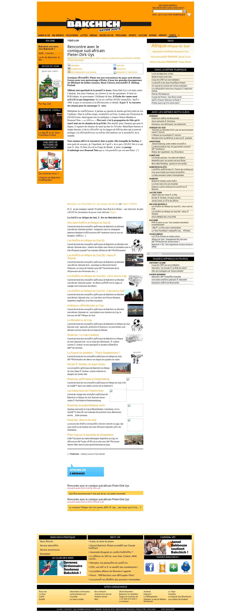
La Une (60, 609)
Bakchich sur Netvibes (128, 594)
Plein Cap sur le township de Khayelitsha (90, 434)
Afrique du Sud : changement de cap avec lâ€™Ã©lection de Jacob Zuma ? (169, 240)
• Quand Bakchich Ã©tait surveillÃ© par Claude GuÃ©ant (112, 546)
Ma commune (100, 592)
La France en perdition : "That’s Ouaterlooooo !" (93, 352)
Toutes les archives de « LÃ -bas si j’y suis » (128, 598)
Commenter (76, 69)
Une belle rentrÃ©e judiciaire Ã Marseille (169, 280)
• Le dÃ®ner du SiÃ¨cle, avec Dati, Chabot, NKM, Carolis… (113, 557)
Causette (73, 597)
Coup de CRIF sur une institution (165, 80)
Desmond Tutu (181, 51)
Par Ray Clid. (45, 104)
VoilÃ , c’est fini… (46, 53)
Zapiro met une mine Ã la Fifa (164, 195)
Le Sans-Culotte (77, 599)
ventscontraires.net (78, 594)
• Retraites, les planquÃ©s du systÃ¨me (108, 563)
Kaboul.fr (147, 594)
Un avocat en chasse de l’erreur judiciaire (169, 86)
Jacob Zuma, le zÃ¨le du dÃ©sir (165, 201)
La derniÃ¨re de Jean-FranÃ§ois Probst (49, 133)
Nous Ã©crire (46, 541)
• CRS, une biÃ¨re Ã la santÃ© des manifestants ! (113, 567)
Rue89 (42, 599)
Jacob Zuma (184, 56)
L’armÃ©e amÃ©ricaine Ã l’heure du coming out (172, 169)
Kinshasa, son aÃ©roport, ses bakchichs (169, 124)
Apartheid (157, 51)
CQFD (41, 597)
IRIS (96, 599)
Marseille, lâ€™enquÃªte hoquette (166, 277)
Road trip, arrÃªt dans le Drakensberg (88, 379)
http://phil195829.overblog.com (84, 510)
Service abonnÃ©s (49, 545)
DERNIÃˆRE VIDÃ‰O (50, 110)
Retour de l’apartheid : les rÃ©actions (168, 152)
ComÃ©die (168, 51)
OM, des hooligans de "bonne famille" (168, 271)
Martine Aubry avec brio (162, 77)
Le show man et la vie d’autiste (165, 184)
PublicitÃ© (141, 609)
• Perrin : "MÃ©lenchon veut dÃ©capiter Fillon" (112, 575)
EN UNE (50, 40)
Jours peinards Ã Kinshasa (163, 121)
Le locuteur (124, 601)
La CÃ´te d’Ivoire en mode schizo (166, 236)
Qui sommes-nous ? (48, 173)
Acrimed (147, 592)
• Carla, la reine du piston (101, 541)
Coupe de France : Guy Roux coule (167, 97)
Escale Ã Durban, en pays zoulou (166, 198)
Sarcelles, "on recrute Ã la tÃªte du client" (169, 268)
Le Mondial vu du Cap (79, 320)
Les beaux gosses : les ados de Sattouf (168, 158)
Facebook (121, 69)
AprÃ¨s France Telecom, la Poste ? (166, 100)
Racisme (172, 61)
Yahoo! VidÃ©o (129, 203)
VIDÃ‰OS (73, 40)
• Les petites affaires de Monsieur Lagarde (110, 571)
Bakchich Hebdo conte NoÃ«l (164, 181)
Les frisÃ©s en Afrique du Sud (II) (85, 240)
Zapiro (113, 212)
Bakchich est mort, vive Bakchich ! (48, 47)
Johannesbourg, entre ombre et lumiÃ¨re (169, 144)
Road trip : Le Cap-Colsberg (83, 335)
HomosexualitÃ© (159, 56)
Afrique (159, 45)
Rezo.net (43, 592)
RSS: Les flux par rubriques (168, 15)
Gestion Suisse (100, 597)
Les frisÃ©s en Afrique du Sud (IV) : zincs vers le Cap (96, 276)
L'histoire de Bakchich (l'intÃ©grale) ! (49, 178)
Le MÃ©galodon (151, 597)
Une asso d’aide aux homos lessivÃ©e (168, 172)
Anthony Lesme (157, 263)
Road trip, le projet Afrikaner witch (86, 405)
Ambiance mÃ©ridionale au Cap (85, 305)
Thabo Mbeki (184, 62)
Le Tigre (171, 592)
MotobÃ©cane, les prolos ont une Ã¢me (169, 161)
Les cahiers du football (178, 599)
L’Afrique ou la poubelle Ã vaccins (166, 135)
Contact (68, 609)
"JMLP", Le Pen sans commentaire (166, 228)
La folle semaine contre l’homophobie (168, 175)
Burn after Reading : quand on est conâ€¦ (169, 164)
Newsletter (45, 554)
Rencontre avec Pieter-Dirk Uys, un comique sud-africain (92, 203)
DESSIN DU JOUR (50, 66)
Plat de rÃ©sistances (160, 94)
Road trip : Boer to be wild (81, 420)
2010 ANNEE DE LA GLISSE (164, 217)
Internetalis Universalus (80, 592)
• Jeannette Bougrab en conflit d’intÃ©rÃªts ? (111, 552)
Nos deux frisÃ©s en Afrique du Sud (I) (88, 222)
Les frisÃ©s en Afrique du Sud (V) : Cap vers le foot (95, 291)
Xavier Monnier (157, 274)
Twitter (120, 66)
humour (172, 56)
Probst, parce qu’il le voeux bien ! (166, 103)
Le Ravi (42, 594)
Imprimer (74, 66)
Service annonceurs (50, 549)
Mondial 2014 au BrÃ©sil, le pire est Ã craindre (172, 138)
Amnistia (172, 594)
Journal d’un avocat (102, 594)
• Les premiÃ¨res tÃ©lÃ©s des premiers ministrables (114, 579)
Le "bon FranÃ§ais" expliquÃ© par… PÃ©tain (171, 231)
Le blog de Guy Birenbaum (179, 597)
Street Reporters (126, 592)
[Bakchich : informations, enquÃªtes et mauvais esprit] (94, 32)
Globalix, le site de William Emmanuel (155, 600)
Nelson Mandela (158, 62)
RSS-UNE (151, 609)
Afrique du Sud (178, 46)
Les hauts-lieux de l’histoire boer (85, 390)
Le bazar (97, 609)
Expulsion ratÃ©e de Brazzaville (165, 118)
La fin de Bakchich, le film (49, 58)
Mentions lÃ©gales (125, 609)
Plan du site (109, 609)
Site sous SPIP (168, 609)
